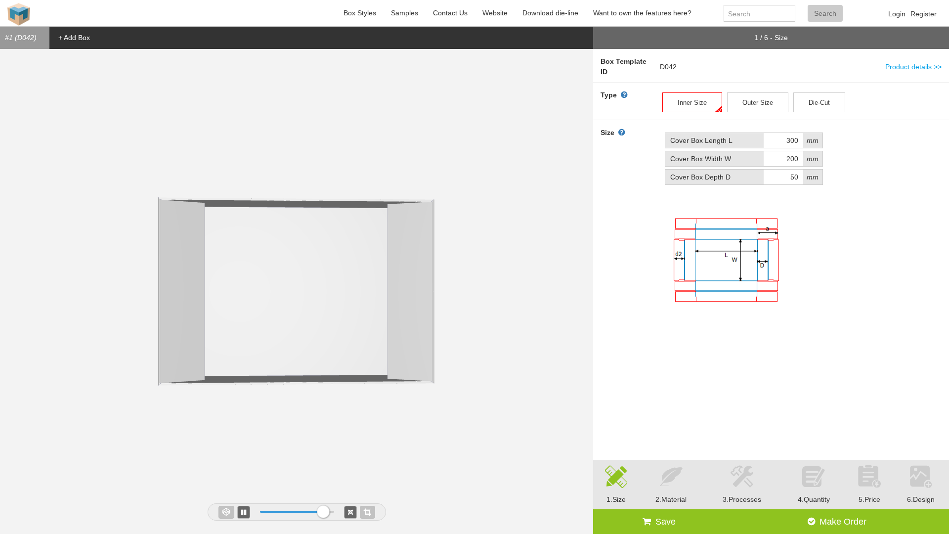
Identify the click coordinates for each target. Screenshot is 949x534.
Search (825, 13)
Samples (404, 13)
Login (897, 14)
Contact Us (450, 13)
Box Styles (360, 13)
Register (923, 14)
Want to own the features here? (642, 13)
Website (495, 13)
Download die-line (550, 13)
